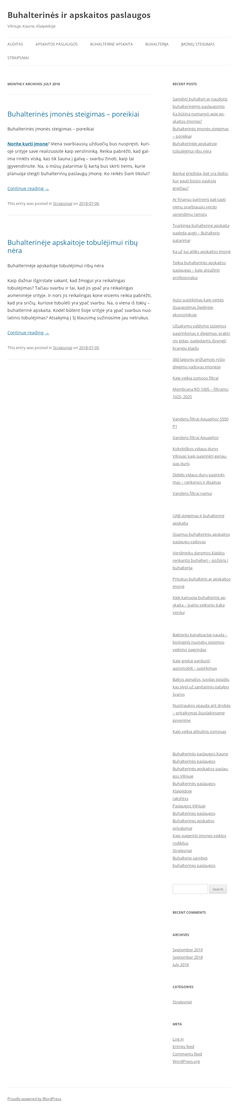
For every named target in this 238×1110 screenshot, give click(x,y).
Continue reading (28, 188)
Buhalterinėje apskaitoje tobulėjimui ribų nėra (72, 246)
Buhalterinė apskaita (111, 44)
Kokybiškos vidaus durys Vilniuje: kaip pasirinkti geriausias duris (200, 456)
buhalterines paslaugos (194, 865)
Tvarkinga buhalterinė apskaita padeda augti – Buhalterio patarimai (201, 233)
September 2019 (188, 949)
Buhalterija (157, 44)
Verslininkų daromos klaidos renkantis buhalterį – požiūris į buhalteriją (200, 560)
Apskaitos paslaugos (57, 44)
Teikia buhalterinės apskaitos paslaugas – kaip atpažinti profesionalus (199, 270)
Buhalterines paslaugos (194, 813)
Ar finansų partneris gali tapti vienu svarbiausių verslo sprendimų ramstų (199, 207)
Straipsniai (18, 57)
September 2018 (188, 957)
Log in (178, 1039)
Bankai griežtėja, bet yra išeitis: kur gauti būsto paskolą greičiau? (200, 181)
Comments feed (187, 1054)
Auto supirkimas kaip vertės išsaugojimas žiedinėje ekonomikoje (198, 307)
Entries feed (183, 1046)
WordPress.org (186, 1061)
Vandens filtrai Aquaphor (196, 437)
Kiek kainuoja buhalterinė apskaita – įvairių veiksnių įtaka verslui (199, 605)
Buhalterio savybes (190, 858)
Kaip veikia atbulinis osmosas (199, 731)
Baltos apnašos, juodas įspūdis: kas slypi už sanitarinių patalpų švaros (201, 687)
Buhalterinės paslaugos (194, 761)
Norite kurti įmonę (27, 144)
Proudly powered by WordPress (34, 1098)
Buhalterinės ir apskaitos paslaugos (79, 14)
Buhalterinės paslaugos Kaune (200, 754)
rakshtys (180, 798)
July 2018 (181, 964)
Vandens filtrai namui (192, 493)
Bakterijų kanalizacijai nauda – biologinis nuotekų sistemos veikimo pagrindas (200, 642)
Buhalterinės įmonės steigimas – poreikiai (73, 113)
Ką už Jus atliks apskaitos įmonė (202, 251)
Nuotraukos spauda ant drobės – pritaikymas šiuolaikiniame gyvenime (202, 713)
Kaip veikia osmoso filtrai (195, 378)
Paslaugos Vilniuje (189, 806)
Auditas (15, 44)
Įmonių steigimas (198, 44)
